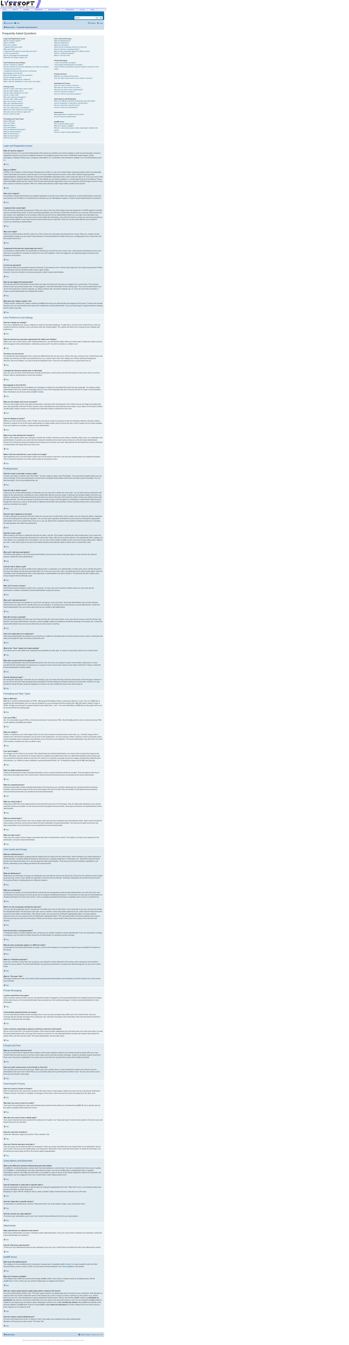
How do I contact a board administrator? (67, 132)
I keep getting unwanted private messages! (68, 65)
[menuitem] (16, 23)
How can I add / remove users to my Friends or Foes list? (73, 78)
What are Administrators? (62, 41)
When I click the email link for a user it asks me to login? (22, 81)
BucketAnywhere (54, 9)
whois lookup (56, 1296)
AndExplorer (39, 9)
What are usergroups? (61, 45)
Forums (82, 9)
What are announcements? (12, 131)
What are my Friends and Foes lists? (66, 76)
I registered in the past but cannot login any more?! (20, 51)
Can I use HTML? (9, 123)
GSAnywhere (69, 9)
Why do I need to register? (12, 41)
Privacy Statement (33, 1340)
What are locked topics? (11, 136)
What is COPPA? (9, 43)
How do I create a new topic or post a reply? (18, 88)
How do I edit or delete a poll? (13, 99)
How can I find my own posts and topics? (67, 94)
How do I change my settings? (14, 65)
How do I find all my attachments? (65, 116)
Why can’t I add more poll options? (15, 97)
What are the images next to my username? (18, 75)
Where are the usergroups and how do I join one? (70, 47)
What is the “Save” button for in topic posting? (19, 109)
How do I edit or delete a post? (14, 91)
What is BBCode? (9, 121)
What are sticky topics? (11, 133)
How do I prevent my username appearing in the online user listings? (26, 67)
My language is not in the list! (13, 73)
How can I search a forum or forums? (66, 85)
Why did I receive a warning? (13, 105)
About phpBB (67, 1266)
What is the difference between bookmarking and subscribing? (74, 101)
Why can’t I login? (9, 49)
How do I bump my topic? (12, 114)
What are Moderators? (61, 43)
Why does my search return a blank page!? (68, 89)
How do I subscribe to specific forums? (67, 105)
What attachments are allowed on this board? (69, 114)
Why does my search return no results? (67, 87)
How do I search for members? (64, 91)
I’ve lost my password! (11, 53)
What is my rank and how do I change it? (17, 79)
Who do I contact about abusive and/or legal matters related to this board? (76, 129)
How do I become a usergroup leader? (66, 49)
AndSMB (26, 9)
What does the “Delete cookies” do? (15, 57)
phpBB (33, 392)
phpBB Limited (65, 1264)
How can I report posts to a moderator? (17, 107)
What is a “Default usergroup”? (64, 53)
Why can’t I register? (10, 45)
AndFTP (15, 9)
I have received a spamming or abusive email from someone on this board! (76, 68)
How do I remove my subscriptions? (66, 107)
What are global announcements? (15, 129)
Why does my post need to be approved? (17, 112)
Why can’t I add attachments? (13, 103)
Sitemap (24, 1340)
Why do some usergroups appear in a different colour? (72, 51)
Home (5, 9)
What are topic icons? (11, 138)
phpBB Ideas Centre (11, 1281)
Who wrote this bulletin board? (64, 124)
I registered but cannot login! (13, 47)
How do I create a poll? (11, 95)
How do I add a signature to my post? (16, 93)
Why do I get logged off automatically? (16, 55)
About (92, 9)
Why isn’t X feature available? (63, 126)
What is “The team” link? (62, 55)
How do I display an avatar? (13, 77)
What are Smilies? (9, 125)
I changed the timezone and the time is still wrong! (20, 71)
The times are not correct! (12, 69)
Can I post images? (10, 127)
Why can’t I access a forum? (13, 101)
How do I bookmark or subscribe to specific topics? (71, 103)
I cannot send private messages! (65, 62)
